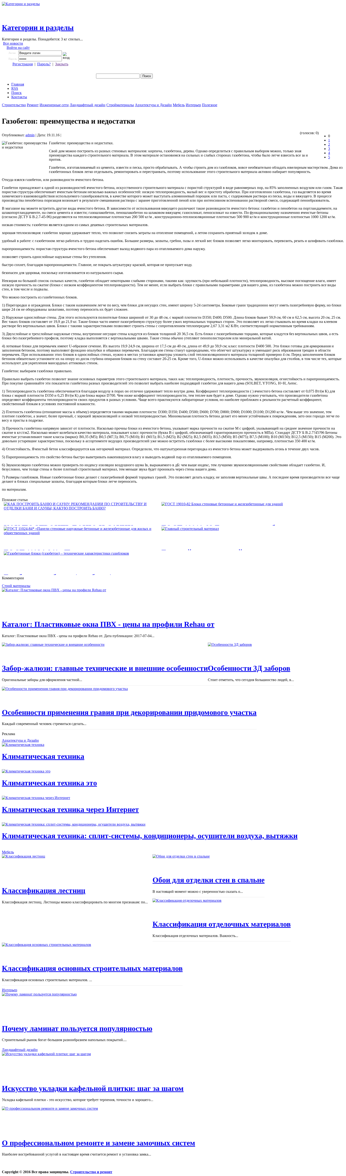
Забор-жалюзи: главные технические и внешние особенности (105, 668)
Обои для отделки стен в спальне (209, 880)
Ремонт (33, 105)
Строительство (14, 105)
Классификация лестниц (43, 890)
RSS (14, 88)
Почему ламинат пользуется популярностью (77, 1028)
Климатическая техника (43, 756)
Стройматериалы (120, 105)
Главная (17, 84)
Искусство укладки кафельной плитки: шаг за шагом (93, 1088)
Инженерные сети (54, 105)
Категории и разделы (38, 27)
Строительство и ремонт (91, 1172)
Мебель (179, 105)
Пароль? (44, 64)
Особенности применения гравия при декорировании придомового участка (129, 712)
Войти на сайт (18, 48)
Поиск (16, 93)
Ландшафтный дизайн (87, 105)
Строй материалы (16, 586)
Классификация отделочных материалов (222, 924)
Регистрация (22, 64)
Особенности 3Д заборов (249, 668)
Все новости (13, 43)
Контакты (19, 97)
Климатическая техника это (49, 783)
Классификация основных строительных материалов (92, 968)
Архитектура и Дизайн (153, 105)
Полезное (209, 105)
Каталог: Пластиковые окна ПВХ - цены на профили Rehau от (108, 624)
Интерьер (193, 105)
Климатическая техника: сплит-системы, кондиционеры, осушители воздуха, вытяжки (150, 835)
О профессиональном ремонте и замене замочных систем (98, 1143)
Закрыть (61, 64)
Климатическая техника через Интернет (70, 809)
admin (30, 135)
